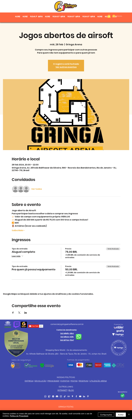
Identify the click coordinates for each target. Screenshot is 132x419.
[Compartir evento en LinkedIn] (25, 313)
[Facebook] (76, 396)
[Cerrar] (128, 414)
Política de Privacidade (19, 415)
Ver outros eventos (66, 67)
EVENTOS (65, 381)
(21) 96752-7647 (67, 340)
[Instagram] (61, 396)
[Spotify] (53, 396)
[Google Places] (72, 396)
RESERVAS (83, 381)
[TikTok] (64, 396)
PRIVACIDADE (53, 381)
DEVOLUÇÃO (40, 381)
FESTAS (74, 381)
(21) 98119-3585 (67, 337)
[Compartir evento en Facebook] (13, 313)
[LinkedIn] (84, 396)
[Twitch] (49, 396)
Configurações (106, 414)
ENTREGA (29, 381)
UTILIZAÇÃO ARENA (98, 381)
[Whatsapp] (45, 396)
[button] (109, 16)
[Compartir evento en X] (19, 313)
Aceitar (121, 414)
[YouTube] (80, 396)
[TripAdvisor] (68, 396)
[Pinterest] (88, 396)
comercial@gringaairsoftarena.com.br (67, 324)
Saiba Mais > (18, 230)
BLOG (71, 390)
